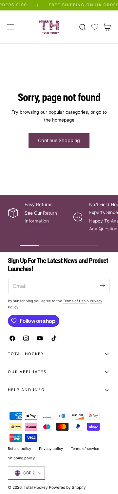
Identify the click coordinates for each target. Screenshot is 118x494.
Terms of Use (75, 301)
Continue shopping (59, 140)
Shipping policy (21, 458)
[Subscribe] (102, 285)
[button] (10, 27)
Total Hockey (36, 487)
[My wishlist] (95, 27)
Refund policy (19, 448)
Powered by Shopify (67, 487)
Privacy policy (51, 448)
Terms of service (85, 448)
